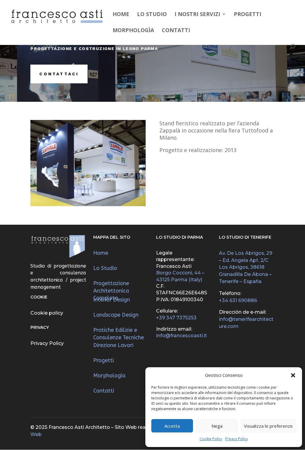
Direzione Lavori (113, 345)
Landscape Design (116, 315)
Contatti (176, 31)
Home (121, 15)
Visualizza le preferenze (268, 426)
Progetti (247, 15)
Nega (216, 426)
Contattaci (59, 73)
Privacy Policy (236, 438)
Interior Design (111, 299)
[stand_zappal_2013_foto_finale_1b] (88, 204)
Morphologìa (133, 31)
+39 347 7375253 (176, 318)
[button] (293, 375)
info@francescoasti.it (181, 335)
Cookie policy (46, 313)
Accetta (172, 426)
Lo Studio (152, 15)
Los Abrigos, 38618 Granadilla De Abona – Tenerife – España (245, 274)
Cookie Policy (211, 438)
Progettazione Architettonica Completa (111, 290)
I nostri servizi (197, 15)
